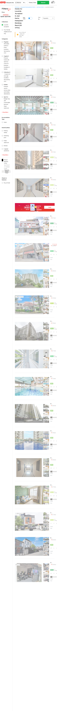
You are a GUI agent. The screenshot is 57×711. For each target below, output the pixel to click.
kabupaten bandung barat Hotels (28, 7)
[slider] (2, 15)
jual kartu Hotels (40, 7)
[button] (9, 9)
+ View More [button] (5, 112)
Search (43, 2)
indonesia (17, 7)
